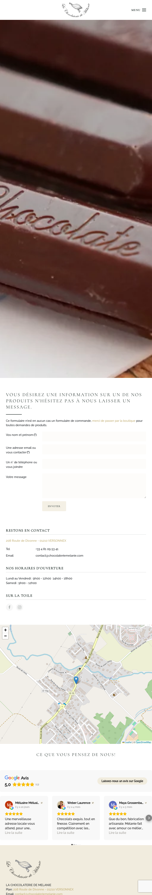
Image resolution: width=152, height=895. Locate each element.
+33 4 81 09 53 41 (47, 549)
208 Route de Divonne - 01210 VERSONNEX (36, 541)
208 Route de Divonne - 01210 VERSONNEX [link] (43, 889)
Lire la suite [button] (13, 833)
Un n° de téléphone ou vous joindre (21, 465)
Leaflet (128, 742)
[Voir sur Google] (9, 805)
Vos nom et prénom (21, 435)
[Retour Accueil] (76, 10)
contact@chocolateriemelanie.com (59, 555)
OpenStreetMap (143, 742)
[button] (138, 10)
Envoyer (54, 506)
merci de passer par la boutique (113, 421)
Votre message (16, 477)
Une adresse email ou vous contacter (21, 450)
